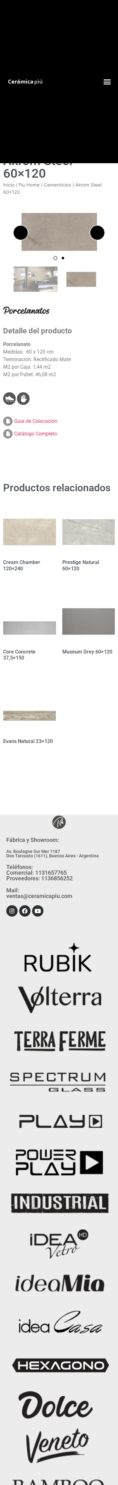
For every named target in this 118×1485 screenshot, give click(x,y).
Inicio (8, 185)
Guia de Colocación (35, 421)
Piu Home (29, 185)
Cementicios (57, 185)
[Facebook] (25, 911)
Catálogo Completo (35, 434)
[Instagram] (12, 911)
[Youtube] (37, 911)
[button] (107, 82)
